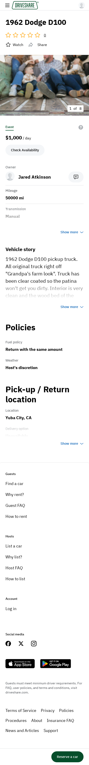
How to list (15, 578)
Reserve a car (67, 757)
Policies (66, 710)
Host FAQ (14, 567)
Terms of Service (20, 710)
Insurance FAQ (60, 720)
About (36, 720)
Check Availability (25, 150)
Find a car (14, 483)
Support (51, 730)
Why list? (13, 557)
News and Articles (22, 730)
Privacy (48, 710)
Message (76, 177)
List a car (13, 546)
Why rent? (14, 494)
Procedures (16, 720)
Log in (10, 608)
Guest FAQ (15, 505)
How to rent (16, 516)
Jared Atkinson (34, 177)
